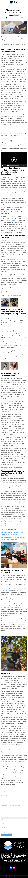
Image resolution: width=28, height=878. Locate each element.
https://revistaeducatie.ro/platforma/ (11, 467)
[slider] (13, 165)
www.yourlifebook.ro (15, 295)
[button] (14, 159)
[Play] (2, 165)
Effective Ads (6, 590)
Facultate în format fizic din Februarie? (10, 793)
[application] (14, 159)
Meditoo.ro (12, 623)
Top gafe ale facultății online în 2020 (9, 797)
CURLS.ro (8, 351)
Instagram (11, 634)
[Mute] (23, 165)
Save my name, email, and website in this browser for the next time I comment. (13, 832)
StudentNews (11, 17)
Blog (12, 7)
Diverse (15, 7)
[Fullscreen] (25, 165)
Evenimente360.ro (20, 101)
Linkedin (3, 634)
